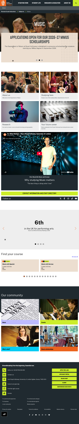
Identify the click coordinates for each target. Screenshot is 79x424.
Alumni (64, 382)
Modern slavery (60, 409)
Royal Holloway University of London (6, 3)
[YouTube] (76, 198)
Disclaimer (19, 409)
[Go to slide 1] (36, 60)
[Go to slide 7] (40, 276)
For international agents (33, 401)
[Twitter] (60, 198)
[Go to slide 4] (43, 244)
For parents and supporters (9, 398)
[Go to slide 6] (37, 276)
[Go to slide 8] (42, 276)
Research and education (8, 11)
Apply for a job (64, 370)
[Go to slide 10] (47, 276)
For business (5, 401)
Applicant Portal (64, 374)
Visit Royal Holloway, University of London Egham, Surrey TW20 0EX (27, 379)
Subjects (21, 11)
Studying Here (23, 3)
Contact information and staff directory (39, 193)
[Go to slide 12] (53, 276)
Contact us (11, 374)
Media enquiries (31, 404)
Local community (6, 404)
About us (67, 3)
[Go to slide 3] (42, 60)
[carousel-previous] (13, 47)
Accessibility (47, 409)
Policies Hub (74, 409)
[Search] (76, 3)
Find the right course (13, 388)
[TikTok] (72, 198)
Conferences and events (64, 387)
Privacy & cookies (6, 409)
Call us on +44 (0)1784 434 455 (16, 370)
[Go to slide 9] (45, 276)
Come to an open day (13, 384)
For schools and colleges (33, 398)
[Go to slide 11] (50, 276)
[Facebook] (64, 198)
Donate (10, 393)
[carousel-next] (65, 47)
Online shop (64, 378)
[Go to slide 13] (55, 276)
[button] (29, 414)
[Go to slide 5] (34, 276)
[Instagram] (68, 198)
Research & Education (52, 3)
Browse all (75, 256)
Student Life (36, 3)
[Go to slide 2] (39, 60)
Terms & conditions (33, 409)
